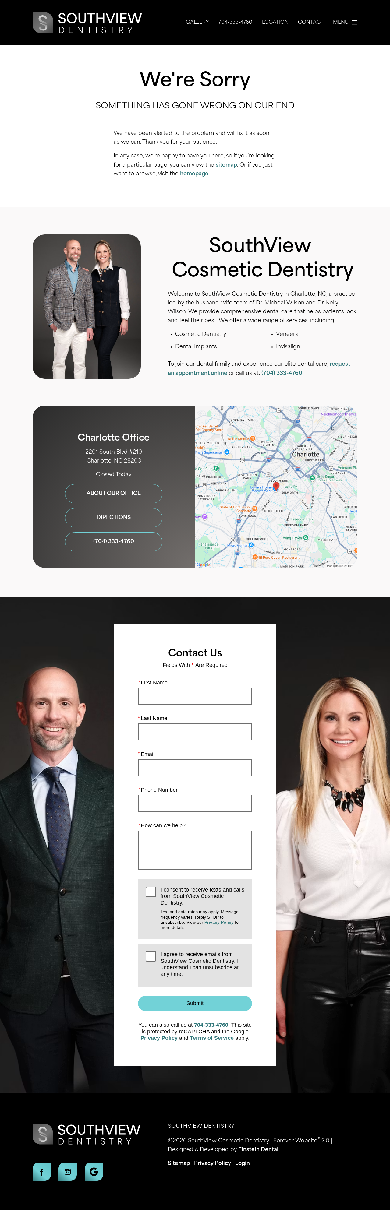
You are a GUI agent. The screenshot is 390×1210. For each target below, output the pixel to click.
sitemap (226, 165)
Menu (341, 22)
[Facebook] (42, 1172)
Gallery (197, 22)
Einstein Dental (258, 1149)
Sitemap (179, 1163)
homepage (194, 174)
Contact (311, 22)
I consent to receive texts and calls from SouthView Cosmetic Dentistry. (202, 908)
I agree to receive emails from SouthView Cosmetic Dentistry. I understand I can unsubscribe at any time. (200, 964)
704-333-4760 (211, 1025)
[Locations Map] (276, 486)
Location (275, 22)
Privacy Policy (219, 922)
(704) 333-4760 (281, 373)
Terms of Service (212, 1038)
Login (242, 1163)
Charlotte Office (114, 438)
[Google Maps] (94, 1172)
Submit (195, 1003)
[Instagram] (67, 1172)
